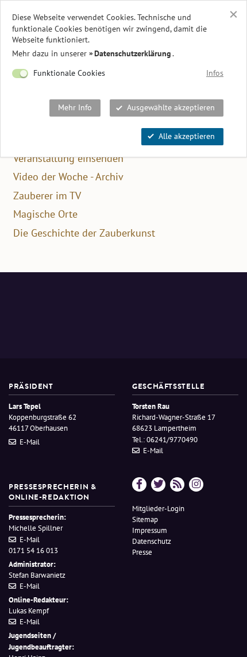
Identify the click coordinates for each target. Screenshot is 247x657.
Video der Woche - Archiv (68, 177)
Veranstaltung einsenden (68, 158)
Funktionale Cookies (69, 73)
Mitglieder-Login (158, 508)
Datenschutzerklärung (132, 53)
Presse (142, 552)
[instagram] (196, 484)
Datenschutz (151, 541)
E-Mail (30, 442)
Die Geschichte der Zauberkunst (84, 233)
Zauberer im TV (47, 196)
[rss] (177, 484)
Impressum (149, 530)
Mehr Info (75, 107)
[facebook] (139, 484)
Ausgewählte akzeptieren (171, 107)
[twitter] (158, 484)
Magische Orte (45, 214)
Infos (214, 73)
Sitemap (145, 519)
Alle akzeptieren (187, 136)
